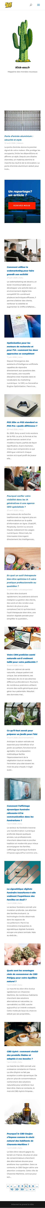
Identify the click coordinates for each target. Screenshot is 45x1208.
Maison (20, 143)
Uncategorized (25, 590)
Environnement (26, 738)
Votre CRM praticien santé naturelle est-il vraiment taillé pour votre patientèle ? (22, 658)
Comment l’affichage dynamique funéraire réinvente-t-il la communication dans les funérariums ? (20, 813)
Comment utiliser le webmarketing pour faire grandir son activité (20, 271)
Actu (21, 278)
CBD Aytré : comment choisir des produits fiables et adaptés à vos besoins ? (22, 1055)
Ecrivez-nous (22, 205)
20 (16, 1189)
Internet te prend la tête (22, 1204)
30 (22, 1189)
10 (11, 1189)
